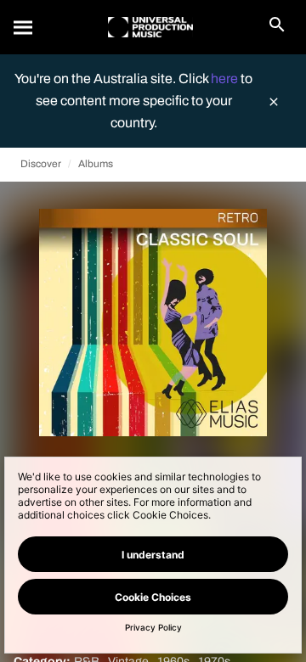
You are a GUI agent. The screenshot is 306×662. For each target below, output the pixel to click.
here (226, 78)
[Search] (24, 27)
